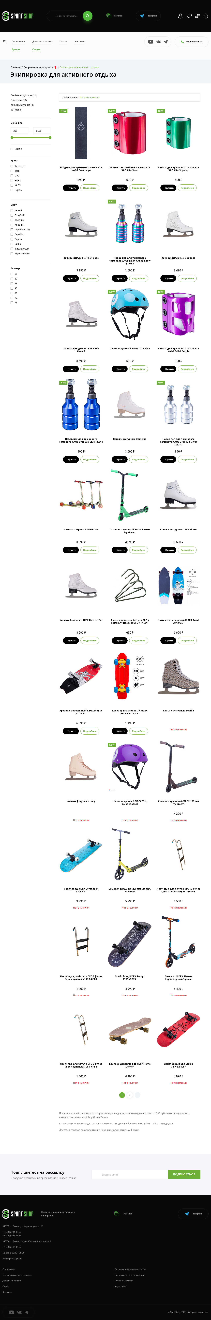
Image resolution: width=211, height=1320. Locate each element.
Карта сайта (120, 1286)
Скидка (18, 149)
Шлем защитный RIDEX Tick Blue (130, 348)
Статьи (63, 41)
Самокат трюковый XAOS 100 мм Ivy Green (129, 531)
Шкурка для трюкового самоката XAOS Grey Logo (81, 169)
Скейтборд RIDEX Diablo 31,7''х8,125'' (178, 1065)
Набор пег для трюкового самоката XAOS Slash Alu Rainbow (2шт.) (130, 260)
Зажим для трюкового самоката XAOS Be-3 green (178, 169)
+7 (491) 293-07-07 (11, 1232)
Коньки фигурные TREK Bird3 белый (81, 350)
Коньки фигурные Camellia (129, 438)
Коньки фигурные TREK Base (81, 257)
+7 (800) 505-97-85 (11, 1235)
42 (93, 334)
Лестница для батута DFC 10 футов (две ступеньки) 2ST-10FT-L (178, 890)
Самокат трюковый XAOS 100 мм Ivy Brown (178, 802)
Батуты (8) (16, 109)
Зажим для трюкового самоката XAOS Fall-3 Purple (178, 350)
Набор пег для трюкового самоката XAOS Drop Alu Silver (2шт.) (178, 441)
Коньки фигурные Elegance (178, 257)
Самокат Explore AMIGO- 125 (81, 529)
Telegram (152, 16)
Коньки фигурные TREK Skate (178, 529)
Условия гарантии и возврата (16, 1275)
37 (69, 334)
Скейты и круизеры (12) (24, 95)
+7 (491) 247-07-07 (11, 1247)
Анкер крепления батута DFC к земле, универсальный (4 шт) (130, 621)
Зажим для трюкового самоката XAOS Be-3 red (129, 169)
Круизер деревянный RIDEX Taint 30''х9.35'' (178, 621)
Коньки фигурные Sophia (178, 710)
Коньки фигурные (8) (22, 104)
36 (172, 244)
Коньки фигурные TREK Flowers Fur (81, 620)
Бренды (16, 49)
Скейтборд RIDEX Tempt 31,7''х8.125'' (130, 978)
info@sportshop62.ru (12, 1258)
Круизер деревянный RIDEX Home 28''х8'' (130, 1065)
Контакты (80, 41)
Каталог (117, 16)
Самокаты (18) (19, 100)
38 (81, 244)
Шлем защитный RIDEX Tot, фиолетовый (130, 802)
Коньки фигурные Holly (81, 801)
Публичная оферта (124, 1280)
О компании (18, 41)
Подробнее (89, 187)
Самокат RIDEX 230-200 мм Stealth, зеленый (130, 890)
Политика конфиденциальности (130, 1269)
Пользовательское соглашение (129, 1275)
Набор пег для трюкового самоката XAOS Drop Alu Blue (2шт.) (81, 440)
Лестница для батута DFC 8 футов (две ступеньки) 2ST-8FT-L (81, 978)
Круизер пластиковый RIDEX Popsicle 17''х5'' (129, 712)
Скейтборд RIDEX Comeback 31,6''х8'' (81, 890)
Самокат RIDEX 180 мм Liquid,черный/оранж (178, 978)
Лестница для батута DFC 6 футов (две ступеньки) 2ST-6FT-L (81, 1065)
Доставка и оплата (42, 41)
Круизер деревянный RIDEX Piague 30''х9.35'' (81, 712)
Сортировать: (70, 97)
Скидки (36, 49)
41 (184, 244)
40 (81, 334)
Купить (72, 187)
